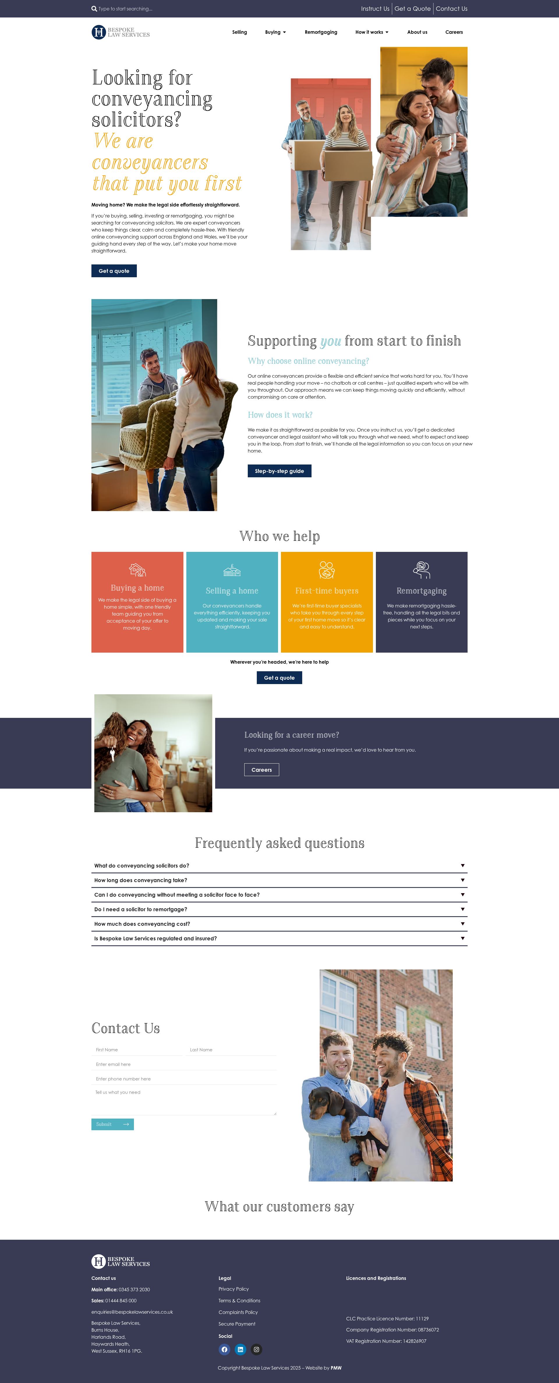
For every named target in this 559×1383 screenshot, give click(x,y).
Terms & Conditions (239, 1300)
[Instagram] (256, 1349)
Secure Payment (237, 1324)
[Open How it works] (387, 32)
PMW (336, 1368)
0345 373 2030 (134, 1289)
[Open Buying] (284, 32)
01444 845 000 (121, 1300)
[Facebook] (224, 1349)
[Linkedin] (240, 1349)
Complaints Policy (238, 1312)
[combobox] (184, 9)
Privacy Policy (234, 1289)
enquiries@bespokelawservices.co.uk (132, 1312)
